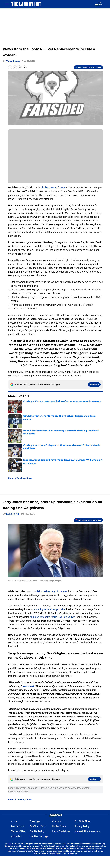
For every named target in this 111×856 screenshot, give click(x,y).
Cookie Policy (37, 831)
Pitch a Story (59, 826)
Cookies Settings (39, 836)
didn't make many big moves (51, 591)
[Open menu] (7, 4)
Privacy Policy (81, 826)
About (14, 821)
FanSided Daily (38, 826)
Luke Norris (12, 513)
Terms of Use (18, 831)
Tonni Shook (13, 61)
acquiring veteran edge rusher (50, 609)
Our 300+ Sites (82, 821)
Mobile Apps (18, 826)
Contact (56, 821)
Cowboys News (24, 478)
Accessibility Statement (87, 831)
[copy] (25, 67)
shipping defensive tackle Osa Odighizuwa (52, 617)
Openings (35, 821)
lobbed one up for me (53, 187)
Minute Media (17, 844)
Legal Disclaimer (61, 831)
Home (11, 478)
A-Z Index (16, 836)
